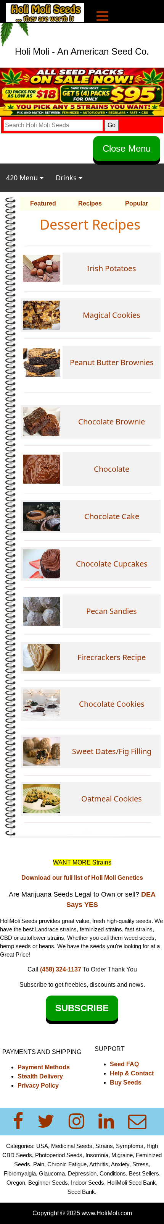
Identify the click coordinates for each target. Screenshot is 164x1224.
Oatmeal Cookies (111, 798)
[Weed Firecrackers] (41, 657)
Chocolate (111, 469)
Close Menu (127, 148)
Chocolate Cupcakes (112, 564)
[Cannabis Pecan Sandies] (41, 610)
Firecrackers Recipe (111, 657)
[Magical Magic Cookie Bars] (41, 314)
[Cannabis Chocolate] (41, 468)
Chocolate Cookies (112, 704)
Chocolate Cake (111, 516)
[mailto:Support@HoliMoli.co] (139, 1121)
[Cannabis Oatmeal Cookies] (41, 798)
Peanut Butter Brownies (112, 362)
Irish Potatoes (111, 268)
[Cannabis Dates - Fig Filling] (41, 703)
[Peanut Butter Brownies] (41, 362)
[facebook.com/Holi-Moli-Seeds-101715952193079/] (22, 1121)
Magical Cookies (111, 315)
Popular (136, 203)
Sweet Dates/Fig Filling (111, 751)
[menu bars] (102, 17)
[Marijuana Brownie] (41, 421)
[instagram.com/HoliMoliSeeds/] (81, 1121)
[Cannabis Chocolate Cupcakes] (41, 563)
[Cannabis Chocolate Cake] (41, 516)
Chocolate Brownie (111, 421)
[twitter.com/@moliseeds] (50, 1121)
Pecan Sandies (111, 611)
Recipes (90, 203)
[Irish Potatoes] (41, 268)
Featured (43, 203)
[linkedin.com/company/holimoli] (110, 1121)
